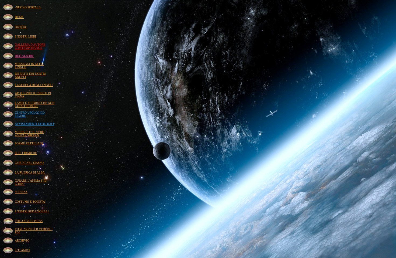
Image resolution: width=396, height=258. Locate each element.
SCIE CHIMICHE (26, 153)
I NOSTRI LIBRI (25, 36)
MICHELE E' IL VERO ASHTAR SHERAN (29, 133)
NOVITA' (21, 26)
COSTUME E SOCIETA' (30, 201)
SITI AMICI (22, 250)
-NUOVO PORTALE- (28, 7)
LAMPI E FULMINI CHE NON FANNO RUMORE (34, 104)
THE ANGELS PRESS (29, 221)
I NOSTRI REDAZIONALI (32, 211)
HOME (19, 17)
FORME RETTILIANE (29, 143)
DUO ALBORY (24, 55)
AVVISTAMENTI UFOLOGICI (34, 123)
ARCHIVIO (22, 240)
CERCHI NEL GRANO (29, 162)
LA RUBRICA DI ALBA (30, 172)
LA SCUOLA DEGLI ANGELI (34, 85)
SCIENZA (21, 192)
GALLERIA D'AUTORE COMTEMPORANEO (30, 46)
